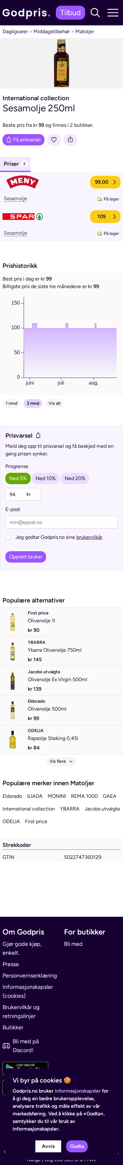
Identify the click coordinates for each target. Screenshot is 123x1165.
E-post (12, 509)
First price (36, 821)
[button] (95, 12)
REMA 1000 (84, 796)
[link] (28, 13)
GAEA (109, 796)
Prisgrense (16, 466)
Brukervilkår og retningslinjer (21, 1012)
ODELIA (11, 821)
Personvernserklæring (30, 975)
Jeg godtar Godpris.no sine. (59, 537)
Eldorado (12, 796)
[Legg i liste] (54, 139)
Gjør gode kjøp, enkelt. (22, 948)
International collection (29, 809)
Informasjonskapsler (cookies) (28, 991)
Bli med (73, 943)
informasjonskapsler (78, 1091)
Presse (11, 964)
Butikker (13, 1027)
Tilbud (70, 12)
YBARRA (69, 809)
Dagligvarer (15, 31)
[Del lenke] (70, 139)
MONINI (57, 796)
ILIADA (35, 796)
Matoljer (84, 31)
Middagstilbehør (51, 31)
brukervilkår (89, 537)
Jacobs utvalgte (102, 809)
